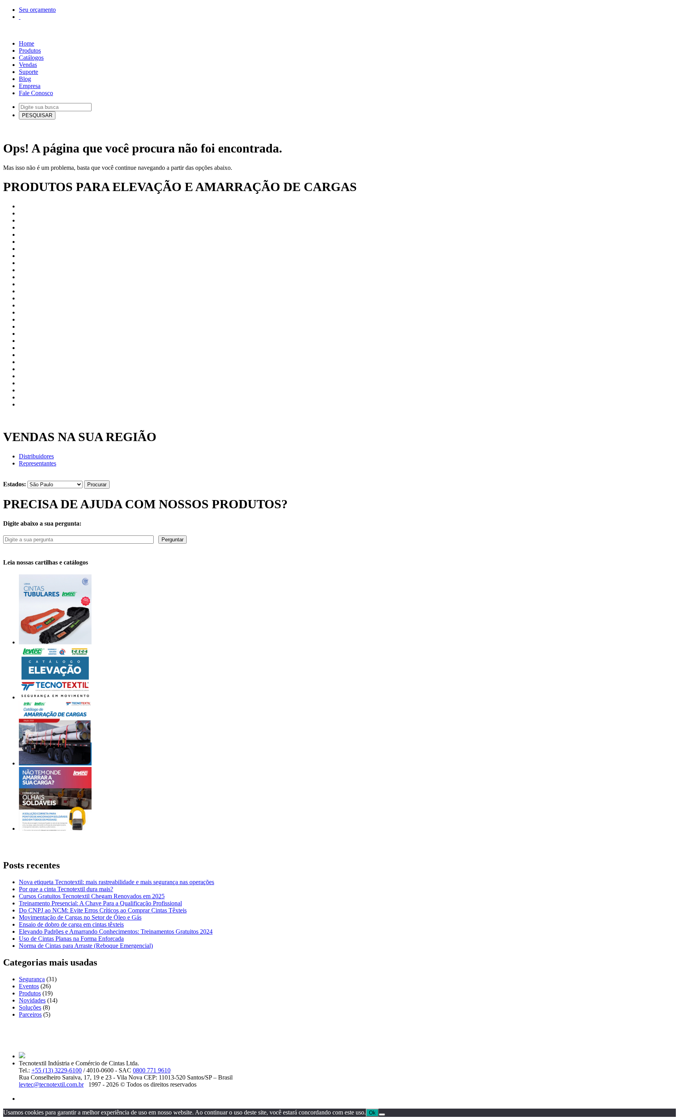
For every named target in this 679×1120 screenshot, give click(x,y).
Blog (25, 78)
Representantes (37, 463)
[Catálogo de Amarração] (55, 763)
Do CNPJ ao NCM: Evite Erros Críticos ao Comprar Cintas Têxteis (103, 910)
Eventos (29, 986)
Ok (372, 1113)
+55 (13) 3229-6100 (56, 1070)
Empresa (29, 86)
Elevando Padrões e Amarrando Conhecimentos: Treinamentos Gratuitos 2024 (116, 931)
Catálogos (31, 57)
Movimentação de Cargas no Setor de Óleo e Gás (80, 917)
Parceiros (30, 1014)
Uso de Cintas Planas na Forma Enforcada (71, 938)
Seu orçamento (37, 9)
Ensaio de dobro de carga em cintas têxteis (71, 924)
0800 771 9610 (152, 1070)
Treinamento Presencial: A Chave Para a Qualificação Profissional (100, 903)
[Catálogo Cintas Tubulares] (55, 642)
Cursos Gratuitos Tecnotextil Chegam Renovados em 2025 (92, 896)
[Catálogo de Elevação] (55, 697)
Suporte (28, 71)
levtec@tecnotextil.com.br (51, 1084)
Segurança (32, 979)
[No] (382, 1114)
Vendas (28, 64)
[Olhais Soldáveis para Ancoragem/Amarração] (55, 828)
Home (26, 43)
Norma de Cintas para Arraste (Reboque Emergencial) (86, 945)
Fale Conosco (36, 93)
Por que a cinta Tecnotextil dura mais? (66, 889)
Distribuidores (36, 456)
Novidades (32, 1000)
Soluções (30, 1007)
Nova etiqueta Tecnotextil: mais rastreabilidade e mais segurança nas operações (116, 882)
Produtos (30, 50)
